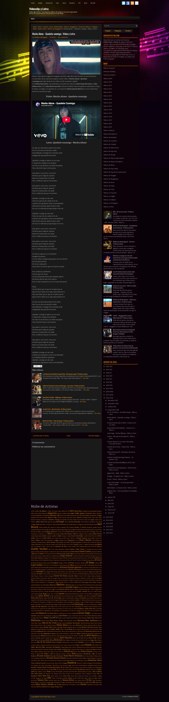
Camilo (59, 536)
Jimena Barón (64, 589)
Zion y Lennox (42, 687)
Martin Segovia (68, 627)
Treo (90, 676)
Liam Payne (59, 608)
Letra (51, 27)
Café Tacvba (56, 534)
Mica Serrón (66, 631)
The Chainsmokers (81, 671)
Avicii (97, 522)
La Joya (64, 602)
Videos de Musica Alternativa (113, 158)
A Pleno (59, 511)
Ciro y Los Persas (45, 544)
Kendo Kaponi (70, 598)
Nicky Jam (58, 640)
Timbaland (88, 673)
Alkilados (79, 517)
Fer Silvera (78, 572)
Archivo (128, 31)
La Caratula (99, 600)
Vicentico (99, 680)
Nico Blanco (67, 640)
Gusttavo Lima (78, 580)
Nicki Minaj (50, 640)
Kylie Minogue (63, 600)
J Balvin (60, 584)
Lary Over (68, 606)
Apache (49, 522)
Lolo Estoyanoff (36, 610)
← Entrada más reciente (40, 436)
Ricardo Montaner (56, 656)
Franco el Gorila (72, 574)
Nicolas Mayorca (75, 640)
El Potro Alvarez (80, 563)
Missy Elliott (37, 636)
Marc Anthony (91, 620)
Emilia (47, 567)
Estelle (93, 567)
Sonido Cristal (36, 667)
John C (90, 589)
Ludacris (39, 616)
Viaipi (93, 680)
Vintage (63, 682)
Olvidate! (81, 642)
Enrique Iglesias (74, 567)
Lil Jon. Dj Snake (72, 608)
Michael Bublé (81, 631)
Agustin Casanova (86, 513)
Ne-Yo (78, 638)
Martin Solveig (77, 627)
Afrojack (44, 513)
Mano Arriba (58, 620)
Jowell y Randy (81, 591)
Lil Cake (65, 608)
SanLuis (46, 660)
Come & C (81, 544)
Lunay (69, 616)
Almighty (85, 517)
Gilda (48, 578)
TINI (54, 669)
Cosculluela (98, 544)
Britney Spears (50, 531)
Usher (70, 678)
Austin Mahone (85, 522)
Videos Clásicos (109, 130)
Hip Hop (93, 3)
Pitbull (67, 651)
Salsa (64, 3)
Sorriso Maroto (84, 667)
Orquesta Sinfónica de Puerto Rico (50, 645)
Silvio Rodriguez (97, 663)
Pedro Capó (71, 649)
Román (69, 658)
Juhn (74, 594)
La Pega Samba (61, 604)
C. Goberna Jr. (41, 534)
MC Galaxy (85, 616)
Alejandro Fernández (43, 515)
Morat (69, 636)
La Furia (53, 602)
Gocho (66, 578)
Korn (49, 600)
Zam (32, 687)
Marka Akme (58, 27)
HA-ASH (84, 580)
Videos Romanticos (110, 134)
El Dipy (83, 560)
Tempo (44, 671)
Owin (73, 645)
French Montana (82, 574)
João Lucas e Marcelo (93, 591)
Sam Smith (41, 660)
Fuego (92, 574)
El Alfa (40, 560)
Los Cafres (72, 610)
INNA (76, 582)
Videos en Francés (110, 193)
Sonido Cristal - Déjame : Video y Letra (57, 397)
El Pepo (60, 563)
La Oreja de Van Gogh (50, 604)
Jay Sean (51, 587)
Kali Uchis (64, 596)
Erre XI (89, 567)
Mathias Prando (46, 629)
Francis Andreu (47, 574)
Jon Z (43, 591)
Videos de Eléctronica (111, 148)
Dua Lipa (70, 558)
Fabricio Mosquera (74, 569)
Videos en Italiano (109, 200)
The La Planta (97, 671)
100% (32, 511)
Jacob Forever (85, 585)
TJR (58, 669)
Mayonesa (84, 629)
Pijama (36, 651)
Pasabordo (93, 647)
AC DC (67, 511)
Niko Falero (98, 640)
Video (35, 29)
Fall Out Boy (94, 569)
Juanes (61, 594)
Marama (81, 620)
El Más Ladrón (46, 563)
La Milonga (97, 602)
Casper (57, 538)
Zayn (35, 687)
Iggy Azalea (89, 582)
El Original (54, 563)
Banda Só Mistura (56, 527)
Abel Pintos (79, 511)
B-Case (53, 524)
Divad (81, 556)
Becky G (78, 527)
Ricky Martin (69, 656)
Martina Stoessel (87, 627)
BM (59, 524)
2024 (108, 373)
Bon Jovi (33, 531)
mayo (110, 506)
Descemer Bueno (79, 554)
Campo (64, 536)
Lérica (80, 616)
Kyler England (55, 600)
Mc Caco (90, 629)
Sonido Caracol (97, 665)
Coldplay (75, 544)
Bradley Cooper (41, 531)
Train (86, 676)
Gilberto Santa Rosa (41, 578)
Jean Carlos (57, 587)
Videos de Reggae (109, 175)
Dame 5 (83, 549)
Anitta (38, 522)
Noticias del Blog (109, 71)
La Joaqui (59, 602)
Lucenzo (99, 613)
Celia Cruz (73, 538)
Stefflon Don (91, 667)
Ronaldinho (75, 658)
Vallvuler (50, 680)
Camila (44, 536)
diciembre (111, 400)
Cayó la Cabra (62, 538)
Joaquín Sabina (74, 589)
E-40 (88, 558)
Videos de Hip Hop (110, 151)
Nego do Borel (84, 638)
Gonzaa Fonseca (74, 578)
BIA (56, 524)
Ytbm (100, 684)
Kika (40, 600)
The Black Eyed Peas (68, 671)
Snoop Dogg (67, 665)
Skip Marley (48, 665)
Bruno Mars (70, 531)
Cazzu (68, 538)
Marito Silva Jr (43, 625)
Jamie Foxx (93, 585)
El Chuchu (78, 560)
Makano (76, 618)
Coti (32, 546)
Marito (37, 625)
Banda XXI (65, 527)
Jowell (74, 591)
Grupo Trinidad (38, 580)
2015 (107, 517)
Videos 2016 (42, 29)
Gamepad (50, 576)
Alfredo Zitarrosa (62, 517)
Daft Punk (51, 549)
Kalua (69, 596)
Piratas (57, 651)
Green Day (94, 578)
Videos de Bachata (109, 137)
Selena (33, 663)
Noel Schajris (57, 642)
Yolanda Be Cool (91, 684)
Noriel (64, 642)
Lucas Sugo (83, 613)
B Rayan (48, 524)
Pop (79, 3)
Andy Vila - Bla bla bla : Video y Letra (57, 409)
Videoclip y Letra (39, 9)
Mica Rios (58, 631)
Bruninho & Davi (61, 531)
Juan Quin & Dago (53, 594)
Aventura (92, 522)
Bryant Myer (78, 531)
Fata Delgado (46, 572)
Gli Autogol (53, 578)
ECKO (91, 558)
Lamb (63, 606)
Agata (68, 513)
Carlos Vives (46, 538)
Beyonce (40, 529)
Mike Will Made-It (65, 633)
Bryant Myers (86, 531)
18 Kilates (43, 511)
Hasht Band (98, 580)
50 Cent (54, 511)
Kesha (84, 598)
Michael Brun (73, 631)
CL (46, 534)
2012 (107, 526)
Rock (85, 3)
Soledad (90, 665)
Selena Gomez (41, 663)
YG (70, 684)
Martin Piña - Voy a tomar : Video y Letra (58, 421)
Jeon (80, 587)
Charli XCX (43, 540)
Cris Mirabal (37, 546)
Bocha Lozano (94, 529)
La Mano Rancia (89, 602)
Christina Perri (86, 542)
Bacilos (84, 524)
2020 (108, 385)
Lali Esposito (42, 606)
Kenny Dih (78, 598)
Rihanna (78, 656)
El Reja (90, 562)
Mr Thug (78, 636)
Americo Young (53, 519)
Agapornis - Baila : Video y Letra (118, 473)
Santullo (51, 660)
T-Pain (51, 669)
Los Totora (69, 613)
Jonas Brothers (50, 591)
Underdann (59, 678)
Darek (61, 551)
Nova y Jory (70, 642)
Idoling (83, 582)
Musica (66, 27)
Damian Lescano (92, 549)
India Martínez (35, 585)
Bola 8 (100, 529)
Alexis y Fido (52, 517)
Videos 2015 (107, 99)
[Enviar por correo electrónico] (34, 366)
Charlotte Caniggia (53, 540)
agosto (110, 497)
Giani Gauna (91, 576)
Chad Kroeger (91, 538)
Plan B (72, 651)
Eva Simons (55, 569)
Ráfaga (92, 658)
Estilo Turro (98, 567)
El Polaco (71, 563)
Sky (54, 665)
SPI (96, 658)
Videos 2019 (107, 113)
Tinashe (94, 673)
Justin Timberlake (55, 596)
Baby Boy (66, 524)
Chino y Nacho (85, 540)
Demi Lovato (61, 554)
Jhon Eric (49, 589)
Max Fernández (77, 629)
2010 (108, 533)
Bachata (72, 3)
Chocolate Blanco (41, 542)
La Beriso (92, 600)
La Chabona (34, 602)
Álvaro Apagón (51, 687)
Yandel (83, 684)
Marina (92, 623)
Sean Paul (66, 660)
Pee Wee (77, 649)
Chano (37, 540)
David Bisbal (74, 551)
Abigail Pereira (87, 511)
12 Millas (37, 511)
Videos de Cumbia (109, 144)
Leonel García (43, 608)
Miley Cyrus (81, 633)
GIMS (100, 574)
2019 (108, 388)
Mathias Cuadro (36, 629)
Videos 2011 (107, 85)
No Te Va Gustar (44, 642)
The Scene (66, 673)
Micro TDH (37, 633)
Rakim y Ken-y (49, 654)
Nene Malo (93, 638)
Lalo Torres (58, 606)
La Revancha (69, 604)
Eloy (93, 565)
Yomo (97, 684)
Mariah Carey (61, 623)
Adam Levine (34, 513)
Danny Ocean (48, 551)
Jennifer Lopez (72, 587)
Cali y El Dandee (66, 534)
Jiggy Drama (55, 589)
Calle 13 (75, 534)
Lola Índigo (99, 608)
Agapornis (52, 513)
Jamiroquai (99, 585)
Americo (45, 519)
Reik (74, 654)
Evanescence (61, 569)
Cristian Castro (45, 546)
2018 (108, 391)
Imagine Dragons (97, 582)
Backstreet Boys (92, 524)
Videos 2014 (107, 96)
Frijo (89, 574)
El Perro (66, 563)
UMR (49, 678)
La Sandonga (78, 604)
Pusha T (33, 654)
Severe (60, 663)
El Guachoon (90, 560)
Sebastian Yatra (95, 660)
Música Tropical (109, 68)
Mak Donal (69, 618)
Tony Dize (66, 676)
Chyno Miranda (36, 544)
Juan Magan (43, 594)
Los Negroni (41, 613)
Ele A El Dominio (79, 565)
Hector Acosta (35, 582)
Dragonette (55, 558)
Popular (107, 31)
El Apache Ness (47, 560)
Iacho (79, 582)
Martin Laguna (39, 627)
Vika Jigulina (57, 682)
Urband (65, 678)
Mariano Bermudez (73, 623)
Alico (74, 517)
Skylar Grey (58, 665)
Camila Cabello (51, 536)
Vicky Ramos (35, 682)
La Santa (86, 604)
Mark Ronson (51, 625)
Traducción (81, 676)
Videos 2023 (107, 127)
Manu (65, 620)
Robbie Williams (94, 656)
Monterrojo (63, 636)
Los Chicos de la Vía (87, 610)
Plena (32, 3)
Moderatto (49, 636)
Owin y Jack (79, 645)
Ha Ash (89, 580)
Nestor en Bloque (40, 640)
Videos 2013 (107, 92)
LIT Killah (82, 600)
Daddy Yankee (39, 549)
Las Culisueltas (76, 606)
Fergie (90, 572)
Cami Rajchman (36, 536)
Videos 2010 (107, 82)
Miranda (88, 633)
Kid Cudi (36, 600)
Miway (43, 636)
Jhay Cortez (43, 589)
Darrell (65, 551)
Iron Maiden (45, 585)
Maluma (36, 620)
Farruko (39, 571)
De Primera (47, 554)
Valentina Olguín (93, 678)
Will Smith (89, 682)
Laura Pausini (92, 606)
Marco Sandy (38, 623)
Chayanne (70, 540)
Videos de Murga (109, 155)
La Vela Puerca (93, 604)
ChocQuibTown (97, 540)
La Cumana (41, 602)
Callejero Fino (82, 534)
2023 (108, 376)
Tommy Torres (58, 676)
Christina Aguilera (76, 542)
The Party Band (36, 673)
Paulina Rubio (53, 649)
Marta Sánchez (88, 625)
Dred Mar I (65, 558)
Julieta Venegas (94, 594)
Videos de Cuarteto (110, 141)
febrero (111, 510)
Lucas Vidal (94, 613)
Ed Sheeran (98, 558)
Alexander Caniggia (96, 515)
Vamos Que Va (58, 680)
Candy (69, 536)
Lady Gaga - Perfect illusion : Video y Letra (121, 433)
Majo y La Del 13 (50, 618)
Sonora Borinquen (74, 667)
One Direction (97, 642)
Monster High (55, 636)
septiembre (112, 410)
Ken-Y (64, 598)
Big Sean (54, 529)
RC (42, 654)
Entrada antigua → (94, 436)
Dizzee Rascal (87, 556)
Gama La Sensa (43, 576)
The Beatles (59, 671)
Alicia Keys (70, 517)
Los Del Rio (96, 610)
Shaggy (64, 663)
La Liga (81, 602)
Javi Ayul (46, 587)
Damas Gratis (74, 549)
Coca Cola (69, 544)
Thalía (49, 671)
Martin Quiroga (57, 627)
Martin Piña (48, 627)
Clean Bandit (61, 544)
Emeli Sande (34, 567)
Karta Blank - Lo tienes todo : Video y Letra (122, 488)
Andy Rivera (80, 519)
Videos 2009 (107, 78)
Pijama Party (43, 651)
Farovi (34, 572)
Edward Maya (34, 560)
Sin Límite (42, 665)
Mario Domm (98, 623)
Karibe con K (83, 596)
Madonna (95, 616)
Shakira (71, 662)
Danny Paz (56, 551)
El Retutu (97, 563)
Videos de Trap (108, 189)
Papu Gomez (72, 647)
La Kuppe (76, 602)
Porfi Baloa (78, 651)
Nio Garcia (34, 642)
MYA (89, 616)
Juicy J (78, 594)
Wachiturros (81, 682)
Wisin (38, 684)
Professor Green (97, 651)
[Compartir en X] (39, 366)
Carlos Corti (39, 538)
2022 (108, 379)
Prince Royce (86, 651)
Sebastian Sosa (73, 660)
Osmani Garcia (67, 645)
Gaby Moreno (35, 576)
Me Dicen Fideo (97, 629)
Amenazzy (39, 519)
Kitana (46, 600)
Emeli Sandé (41, 567)
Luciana (33, 616)
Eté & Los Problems (36, 569)
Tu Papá (44, 678)
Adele (40, 513)
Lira (94, 608)
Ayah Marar (43, 524)
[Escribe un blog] (37, 366)
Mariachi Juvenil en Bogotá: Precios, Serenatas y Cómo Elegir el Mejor (124, 332)
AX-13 (72, 511)
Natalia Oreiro (40, 638)
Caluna (90, 534)
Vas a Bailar (78, 680)
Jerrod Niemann (85, 587)
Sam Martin (34, 660)
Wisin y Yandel (47, 684)
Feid (59, 572)
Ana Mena (70, 519)
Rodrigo (37, 658)
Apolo (54, 522)
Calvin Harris (97, 534)
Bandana (71, 527)
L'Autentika (70, 600)
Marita (33, 625)
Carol (53, 538)
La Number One (39, 604)
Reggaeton (49, 3)
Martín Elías (98, 627)
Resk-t (100, 654)
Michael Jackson (91, 631)
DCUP (92, 546)
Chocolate (33, 542)
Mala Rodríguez (82, 618)
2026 (108, 366)
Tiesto (83, 673)
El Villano (71, 565)
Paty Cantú (34, 649)
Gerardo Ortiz (83, 576)
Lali (36, 606)
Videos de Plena (109, 165)
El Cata (73, 560)
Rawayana (58, 654)
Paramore (79, 647)
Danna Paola (40, 551)
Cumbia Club (75, 546)
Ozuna (88, 644)
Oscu (61, 645)
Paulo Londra (62, 649)
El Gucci (98, 560)
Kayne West (47, 598)
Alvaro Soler (91, 517)
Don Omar (38, 558)
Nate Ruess (56, 638)
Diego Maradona (55, 556)
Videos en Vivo (108, 207)
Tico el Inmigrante (75, 673)
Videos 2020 (107, 117)
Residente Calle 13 (90, 654)
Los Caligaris (78, 610)
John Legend (95, 589)
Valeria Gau (42, 680)
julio (109, 500)
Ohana (75, 642)
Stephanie (98, 667)
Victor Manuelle (48, 682)
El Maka (33, 563)
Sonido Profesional (48, 667)
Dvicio (75, 558)
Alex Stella (79, 515)
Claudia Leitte (54, 544)
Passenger (99, 647)
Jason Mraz (41, 587)
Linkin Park (88, 608)
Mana (51, 620)
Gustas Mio (49, 580)
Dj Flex (93, 556)
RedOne (69, 654)
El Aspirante (56, 560)
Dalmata (67, 549)
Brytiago (92, 531)
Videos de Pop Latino (110, 169)
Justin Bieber (44, 596)
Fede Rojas (54, 572)
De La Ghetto (39, 554)
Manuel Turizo (72, 620)
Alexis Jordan (43, 517)
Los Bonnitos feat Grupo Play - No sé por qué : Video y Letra (65, 374)
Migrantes (47, 633)
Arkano (67, 522)
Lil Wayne (80, 608)
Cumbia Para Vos (85, 546)
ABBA (63, 511)
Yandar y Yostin (75, 684)
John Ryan (38, 591)
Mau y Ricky (64, 629)
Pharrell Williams (92, 649)
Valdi (79, 678)
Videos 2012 (107, 89)
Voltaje (70, 682)
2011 (107, 530)
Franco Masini (64, 574)
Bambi (41, 527)
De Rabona (53, 554)
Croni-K (52, 546)
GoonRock (83, 578)
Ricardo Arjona (43, 656)
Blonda (80, 529)
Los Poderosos (61, 613)
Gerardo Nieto (73, 576)
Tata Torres (94, 669)
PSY (93, 645)
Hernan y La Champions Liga (48, 582)
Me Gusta (34, 631)
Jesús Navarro (35, 589)
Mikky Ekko (73, 633)
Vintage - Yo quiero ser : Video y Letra (120, 476)
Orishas (37, 645)
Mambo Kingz (45, 620)
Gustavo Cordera (67, 580)
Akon (94, 513)
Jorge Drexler (59, 591)
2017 (108, 395)
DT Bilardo (98, 546)
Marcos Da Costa (49, 623)
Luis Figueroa (55, 616)
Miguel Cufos (55, 633)
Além (96, 517)
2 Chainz (49, 511)
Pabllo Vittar (98, 645)
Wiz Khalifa (58, 684)
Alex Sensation (71, 515)
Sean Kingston (58, 660)
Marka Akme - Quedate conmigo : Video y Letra (53, 33)
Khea (95, 598)
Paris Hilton (86, 647)
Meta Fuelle (47, 631)
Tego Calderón (38, 671)
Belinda (84, 527)
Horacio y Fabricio (69, 582)
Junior (36, 596)
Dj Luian (97, 556)
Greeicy (88, 578)
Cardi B (86, 536)
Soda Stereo (83, 665)
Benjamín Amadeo (92, 527)
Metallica (52, 631)
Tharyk (53, 671)
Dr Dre (50, 558)
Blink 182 (75, 529)
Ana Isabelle (63, 519)
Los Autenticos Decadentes (51, 610)
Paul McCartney (43, 649)
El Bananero (63, 560)
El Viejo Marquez (63, 565)
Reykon (33, 656)
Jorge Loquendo (68, 591)
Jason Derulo (34, 587)
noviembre (112, 403)
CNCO (49, 534)
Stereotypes (34, 669)
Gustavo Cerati (57, 580)
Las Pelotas (85, 606)
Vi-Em (89, 680)
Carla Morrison (93, 536)
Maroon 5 (79, 625)
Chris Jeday (59, 542)
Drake (60, 558)
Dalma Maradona (59, 549)
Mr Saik (74, 636)
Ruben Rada (86, 658)
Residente (79, 654)
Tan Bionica (81, 669)
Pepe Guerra (83, 649)
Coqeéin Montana (88, 544)
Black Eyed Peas (62, 529)
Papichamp (65, 647)
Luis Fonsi (63, 615)
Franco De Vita (56, 574)
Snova (73, 665)
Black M (70, 529)
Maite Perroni (40, 618)
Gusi (44, 580)
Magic (34, 618)
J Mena (67, 585)
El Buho (69, 560)
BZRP (62, 524)
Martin (95, 625)
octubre (111, 407)
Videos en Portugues (110, 203)
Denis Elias (69, 554)
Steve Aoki (40, 669)
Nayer (74, 638)
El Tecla (45, 565)
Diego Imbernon (46, 556)
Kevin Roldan (90, 598)
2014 (108, 520)
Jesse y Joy (94, 587)
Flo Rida (39, 574)
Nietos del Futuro (85, 640)
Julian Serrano (84, 594)
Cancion (45, 27)
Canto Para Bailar (77, 536)
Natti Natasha (66, 638)
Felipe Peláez (71, 572)
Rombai (50, 658)
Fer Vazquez (85, 572)
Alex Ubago (85, 515)
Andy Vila (87, 519)
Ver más (86, 378)
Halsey (93, 580)
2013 (107, 523)
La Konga (70, 602)
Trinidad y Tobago (97, 676)
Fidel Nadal (96, 572)
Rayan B (64, 654)
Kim (43, 600)
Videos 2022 (107, 123)
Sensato (48, 663)
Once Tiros (88, 642)
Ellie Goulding (88, 565)
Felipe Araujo (64, 572)
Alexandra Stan (35, 517)
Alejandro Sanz (55, 515)
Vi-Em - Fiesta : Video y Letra (117, 479)
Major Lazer (62, 618)
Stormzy (46, 669)
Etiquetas (118, 31)
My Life (83, 636)
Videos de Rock (108, 182)
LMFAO (87, 600)
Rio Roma (86, 656)
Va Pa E (75, 678)
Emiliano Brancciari (54, 567)
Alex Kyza (63, 515)
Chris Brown (50, 542)
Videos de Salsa (109, 186)
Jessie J (100, 587)
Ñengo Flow (59, 687)
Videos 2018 (107, 110)
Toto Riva (74, 676)
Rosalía (80, 658)
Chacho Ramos (81, 538)
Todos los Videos (85, 27)
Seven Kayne (54, 663)
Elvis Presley (98, 565)
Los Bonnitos (64, 610)
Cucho (69, 546)
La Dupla (48, 602)
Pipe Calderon (51, 651)
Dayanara (94, 551)
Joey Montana (83, 589)
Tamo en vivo (73, 669)
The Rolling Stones (56, 673)
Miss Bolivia (95, 633)
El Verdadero (55, 565)
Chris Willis (66, 542)
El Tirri (49, 565)
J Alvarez (52, 585)
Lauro (37, 608)
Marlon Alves (71, 625)
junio (109, 503)
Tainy (60, 669)
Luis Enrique (47, 616)
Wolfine (64, 684)
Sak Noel (99, 658)
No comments (63, 37)
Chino (76, 540)
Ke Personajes (57, 598)
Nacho (95, 636)
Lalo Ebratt (51, 606)
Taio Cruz (65, 669)
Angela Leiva (94, 519)
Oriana (33, 645)
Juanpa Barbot (69, 594)
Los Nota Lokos (52, 613)
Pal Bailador (56, 647)
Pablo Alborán (36, 647)
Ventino (84, 680)
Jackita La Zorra (75, 585)
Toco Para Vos (44, 676)
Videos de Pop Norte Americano (114, 172)
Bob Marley (86, 529)
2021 (107, 382)
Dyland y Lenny (82, 558)
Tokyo (52, 676)
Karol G (95, 596)
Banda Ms (46, 527)
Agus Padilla (75, 513)
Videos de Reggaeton (54, 29)
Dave (69, 551)
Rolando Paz (43, 658)
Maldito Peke (98, 618)
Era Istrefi (84, 567)
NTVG (89, 636)
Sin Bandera (34, 665)
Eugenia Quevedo (46, 569)
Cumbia (40, 3)
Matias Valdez (55, 629)
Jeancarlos (63, 587)
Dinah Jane (76, 556)
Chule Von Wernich (96, 542)
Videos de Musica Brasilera (113, 162)
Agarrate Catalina (62, 513)
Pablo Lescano (47, 647)
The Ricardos (47, 673)
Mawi (70, 629)
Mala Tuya (90, 618)
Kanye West (74, 596)
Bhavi (44, 529)
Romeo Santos (60, 658)
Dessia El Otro (89, 554)
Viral (66, 682)
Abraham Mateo (96, 511)
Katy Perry (39, 598)
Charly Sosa (63, 540)
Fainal (88, 569)
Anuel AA (43, 522)
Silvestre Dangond (88, 663)
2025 (108, 369)
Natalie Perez (49, 638)
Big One (48, 529)
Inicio (32, 19)
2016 (40, 27)
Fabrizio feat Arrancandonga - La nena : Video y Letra (63, 386)
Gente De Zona (60, 576)
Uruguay (94, 27)
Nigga (92, 640)
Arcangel (60, 522)
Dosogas (45, 558)
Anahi (75, 519)
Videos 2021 (107, 120)
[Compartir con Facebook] (41, 366)
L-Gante (76, 600)
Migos (42, 633)
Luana (75, 613)
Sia (78, 663)
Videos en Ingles (109, 196)
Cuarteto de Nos (61, 546)
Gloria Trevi (60, 578)
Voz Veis (74, 682)
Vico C (41, 682)
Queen (38, 654)
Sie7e (80, 663)
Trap (57, 3)
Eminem (63, 567)
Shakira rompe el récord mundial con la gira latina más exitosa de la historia (125, 258)
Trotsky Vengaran (36, 678)
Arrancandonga (74, 522)
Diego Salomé (66, 556)
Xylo (67, 684)
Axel (37, 524)
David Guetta (85, 551)
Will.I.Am (95, 682)
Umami (54, 678)
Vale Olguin (84, 678)
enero (110, 513)
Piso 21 (61, 651)
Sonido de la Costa (62, 667)
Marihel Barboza (85, 623)
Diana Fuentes (38, 556)
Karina (90, 596)
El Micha (39, 563)
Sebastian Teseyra (83, 660)
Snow (76, 665)
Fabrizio (84, 569)
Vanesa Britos (68, 680)
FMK (66, 569)
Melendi (40, 631)
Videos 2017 (107, 106)
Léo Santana (75, 616)
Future (96, 574)
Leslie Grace (51, 608)
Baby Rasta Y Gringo (75, 524)
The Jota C (89, 671)
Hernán (61, 582)
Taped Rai (88, 669)
